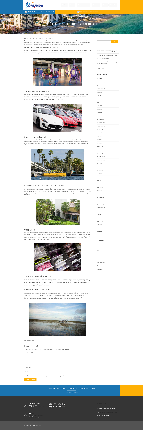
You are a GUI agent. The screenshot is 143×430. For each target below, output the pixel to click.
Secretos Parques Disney (103, 58)
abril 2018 (99, 143)
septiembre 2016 (101, 207)
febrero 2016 (100, 231)
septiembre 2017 (101, 167)
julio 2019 (99, 95)
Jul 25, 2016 (29, 38)
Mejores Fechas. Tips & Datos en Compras (107, 55)
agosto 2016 (100, 211)
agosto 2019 (100, 92)
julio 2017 (99, 173)
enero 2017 (99, 194)
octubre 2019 (100, 85)
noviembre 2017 (101, 160)
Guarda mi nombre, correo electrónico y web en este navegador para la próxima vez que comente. (51, 376)
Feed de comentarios (102, 265)
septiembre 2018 (101, 126)
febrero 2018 (100, 150)
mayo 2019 (100, 102)
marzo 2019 (100, 109)
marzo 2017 (100, 187)
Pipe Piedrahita (39, 38)
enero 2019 (100, 116)
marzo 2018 (100, 146)
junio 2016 (99, 217)
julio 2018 (99, 133)
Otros (98, 243)
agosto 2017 (100, 170)
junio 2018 (99, 136)
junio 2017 (99, 177)
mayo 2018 (100, 139)
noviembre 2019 (101, 82)
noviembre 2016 (101, 200)
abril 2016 (99, 224)
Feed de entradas (101, 262)
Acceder (99, 259)
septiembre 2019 (101, 88)
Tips (98, 247)
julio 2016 (99, 214)
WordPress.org (100, 269)
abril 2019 (99, 105)
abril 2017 (99, 183)
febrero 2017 (100, 190)
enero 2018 (100, 153)
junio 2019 (99, 99)
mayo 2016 (100, 221)
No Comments (49, 38)
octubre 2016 (100, 204)
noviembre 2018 (101, 122)
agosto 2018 (100, 129)
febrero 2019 (100, 112)
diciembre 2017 (101, 156)
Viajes (98, 250)
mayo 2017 (99, 180)
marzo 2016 (100, 228)
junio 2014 (99, 234)
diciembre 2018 (101, 119)
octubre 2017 (100, 163)
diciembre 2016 (101, 197)
